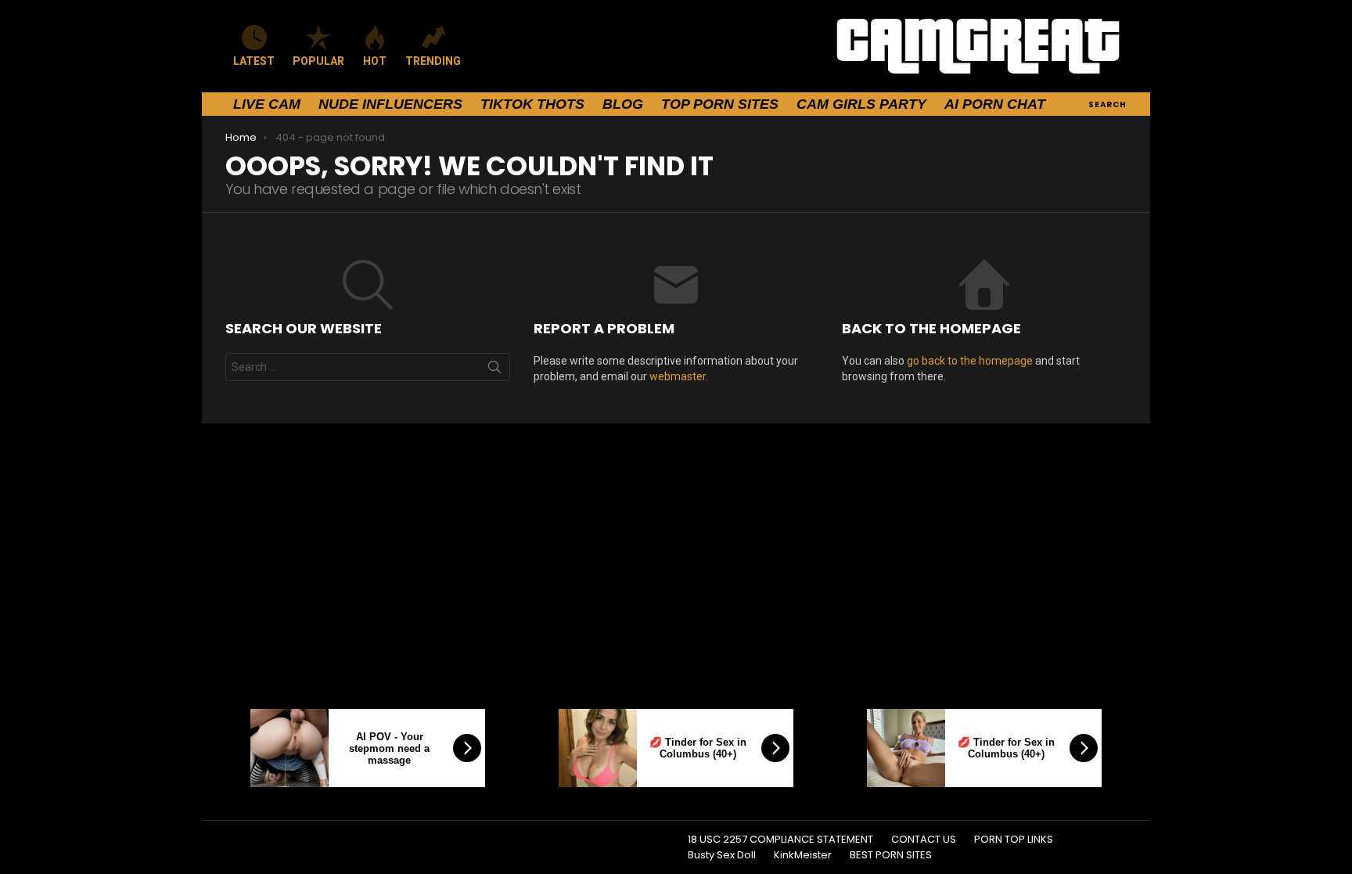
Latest (254, 61)
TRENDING (433, 61)
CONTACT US (923, 839)
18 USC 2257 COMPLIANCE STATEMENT (780, 839)
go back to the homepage (970, 360)
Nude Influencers (390, 104)
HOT (375, 61)
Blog (622, 104)
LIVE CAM (266, 104)
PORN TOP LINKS (1013, 839)
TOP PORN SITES (719, 104)
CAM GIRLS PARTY (861, 104)
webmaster (677, 376)
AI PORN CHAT (994, 104)
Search (494, 370)
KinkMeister (803, 855)
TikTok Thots (532, 104)
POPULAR (318, 61)
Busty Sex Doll (722, 855)
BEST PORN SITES (891, 855)
